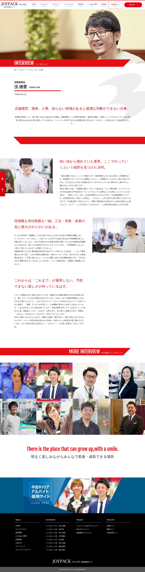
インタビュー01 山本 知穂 (55, 526)
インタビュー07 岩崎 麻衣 (55, 546)
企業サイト (111, 526)
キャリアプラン (69, 5)
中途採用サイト (115, 5)
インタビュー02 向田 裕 (55, 529)
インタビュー (44, 5)
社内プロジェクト (82, 529)
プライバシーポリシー (23, 550)
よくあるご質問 (92, 5)
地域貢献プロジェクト (84, 533)
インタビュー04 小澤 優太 (55, 536)
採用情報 (80, 5)
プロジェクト (56, 5)
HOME (34, 5)
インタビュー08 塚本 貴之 (55, 550)
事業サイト (111, 529)
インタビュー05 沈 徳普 (55, 539)
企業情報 (104, 5)
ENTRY (132, 4)
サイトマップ (20, 546)
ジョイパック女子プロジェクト (87, 526)
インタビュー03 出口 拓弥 (55, 533)
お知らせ (18, 543)
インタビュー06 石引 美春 (55, 543)
